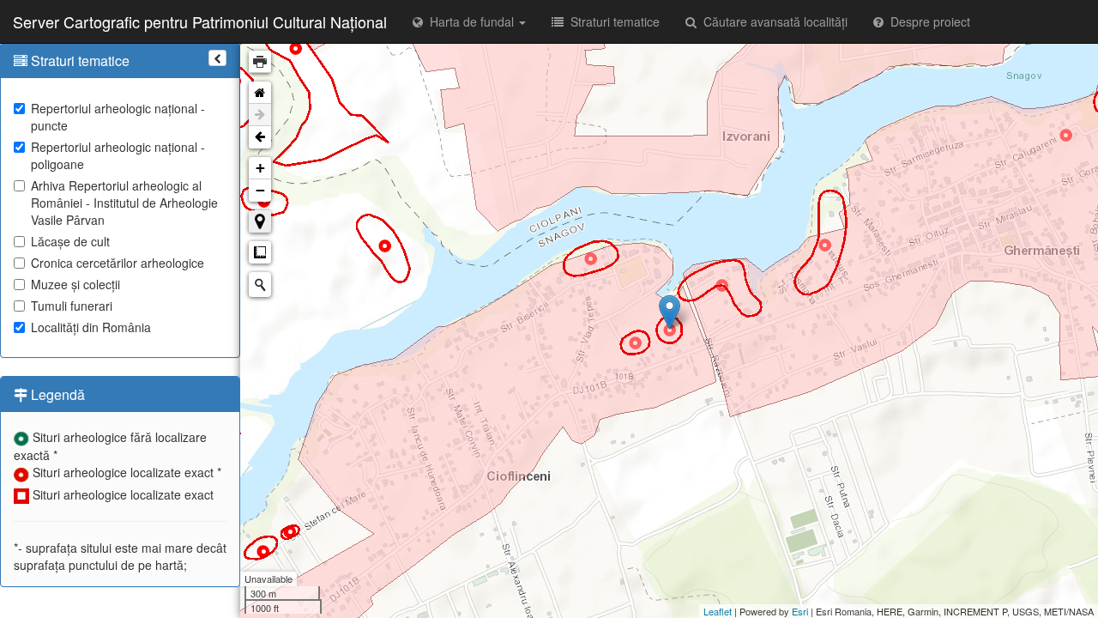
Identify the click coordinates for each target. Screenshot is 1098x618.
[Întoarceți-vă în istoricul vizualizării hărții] (260, 137)
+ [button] (260, 168)
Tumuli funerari (71, 305)
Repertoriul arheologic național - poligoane (118, 155)
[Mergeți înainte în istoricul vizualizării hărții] (260, 115)
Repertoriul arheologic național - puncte (118, 117)
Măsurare (260, 252)
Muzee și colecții (75, 284)
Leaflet (717, 611)
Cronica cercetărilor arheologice (117, 262)
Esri (800, 611)
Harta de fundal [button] (470, 21)
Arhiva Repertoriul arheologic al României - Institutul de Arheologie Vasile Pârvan (124, 202)
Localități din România (91, 327)
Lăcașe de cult (70, 241)
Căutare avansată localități (772, 21)
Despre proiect (927, 21)
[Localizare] (260, 221)
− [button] (260, 190)
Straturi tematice (612, 21)
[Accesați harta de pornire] (260, 93)
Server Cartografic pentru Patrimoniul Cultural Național (200, 21)
